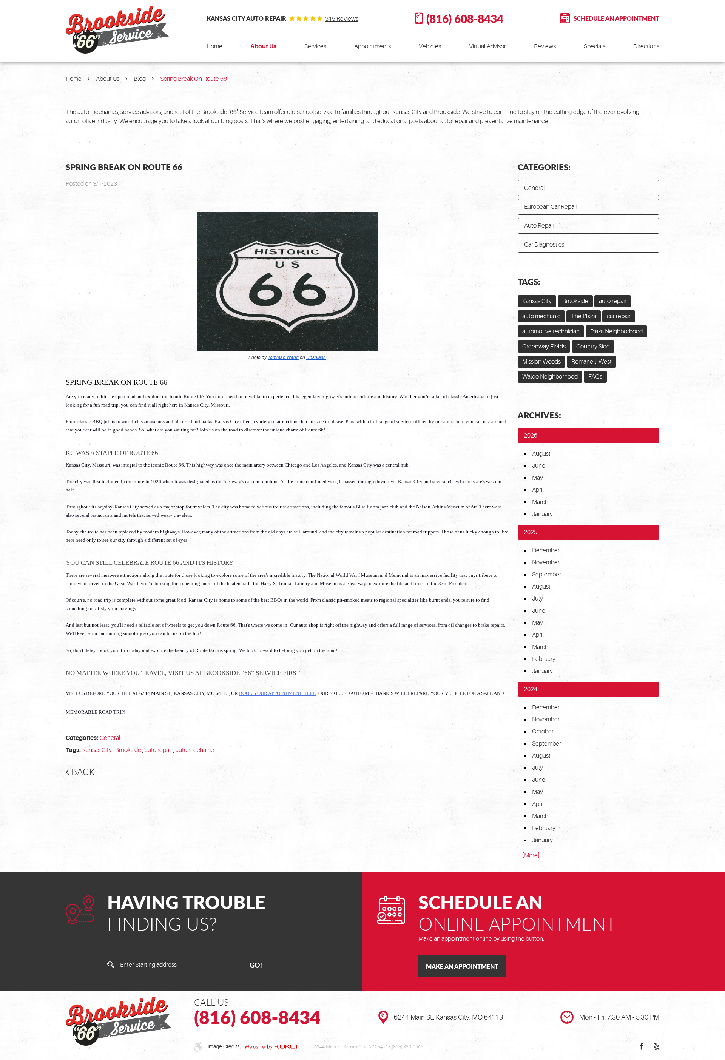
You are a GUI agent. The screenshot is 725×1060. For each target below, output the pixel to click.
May (537, 478)
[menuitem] (214, 46)
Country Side (593, 346)
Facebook (641, 1046)
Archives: (539, 415)
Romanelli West (591, 361)
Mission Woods (541, 361)
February (543, 659)
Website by (271, 1047)
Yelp (656, 1046)
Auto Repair (539, 225)
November (546, 562)
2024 (530, 689)
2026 (530, 435)
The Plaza (583, 316)
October (543, 731)
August (541, 453)
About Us (263, 46)
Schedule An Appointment (616, 18)
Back (82, 772)
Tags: (529, 282)
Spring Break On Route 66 (193, 78)
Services (315, 46)
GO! (256, 964)
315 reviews (341, 19)
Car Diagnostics (544, 244)
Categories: (544, 167)
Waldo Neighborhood (550, 376)
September (546, 574)
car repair (619, 316)
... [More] (529, 855)
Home (214, 46)
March (540, 502)
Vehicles (430, 46)
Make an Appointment (462, 966)
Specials (594, 46)
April (538, 490)
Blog (140, 78)
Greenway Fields (544, 346)
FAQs (595, 376)
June (538, 465)
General (110, 738)
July (537, 598)
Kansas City (97, 750)
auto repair (158, 750)
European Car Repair (550, 206)
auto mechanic (195, 750)
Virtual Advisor (487, 46)
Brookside (128, 750)
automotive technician (551, 331)
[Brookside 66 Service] (117, 30)
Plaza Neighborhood (616, 331)
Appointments (372, 46)
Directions (646, 46)
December (546, 550)
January (542, 514)
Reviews (545, 46)
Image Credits (223, 1046)
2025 (530, 532)
